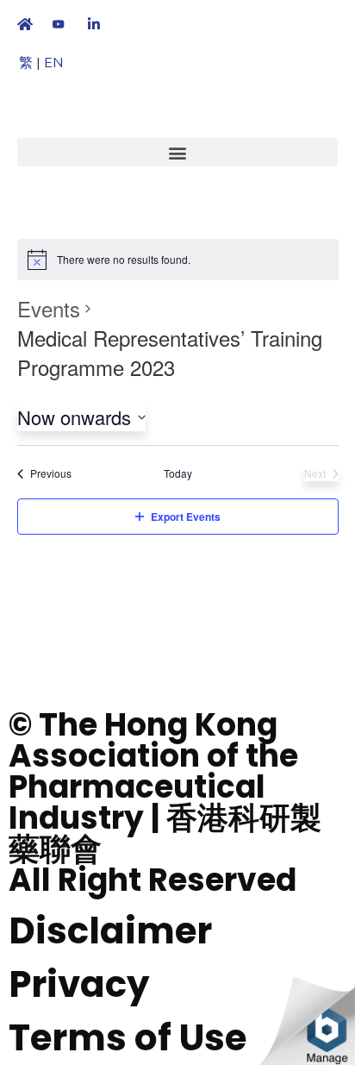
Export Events (186, 516)
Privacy (79, 984)
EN (53, 62)
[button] (177, 152)
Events (48, 308)
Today (178, 473)
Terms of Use (127, 1037)
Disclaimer (110, 930)
